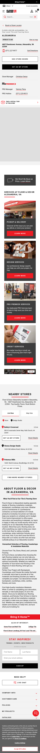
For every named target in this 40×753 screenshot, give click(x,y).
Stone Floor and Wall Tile (12, 627)
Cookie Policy (16, 736)
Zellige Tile (32, 627)
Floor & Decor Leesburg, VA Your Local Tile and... (20, 631)
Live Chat (21, 682)
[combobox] (20, 16)
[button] (4, 11)
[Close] (36, 2)
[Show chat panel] (36, 713)
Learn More (25, 181)
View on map (33, 40)
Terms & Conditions (20, 738)
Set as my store (20, 67)
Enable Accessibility (32, 6)
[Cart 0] (36, 11)
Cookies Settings (20, 743)
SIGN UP (20, 666)
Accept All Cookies (20, 749)
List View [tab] (10, 413)
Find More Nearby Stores (20, 477)
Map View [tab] (29, 413)
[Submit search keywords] (4, 16)
